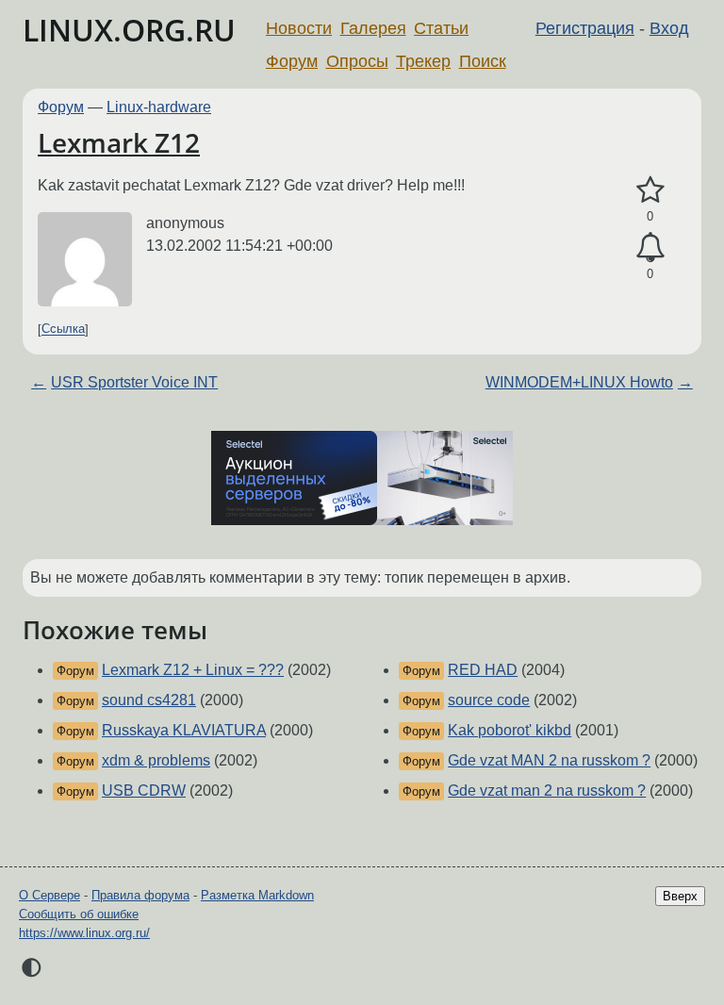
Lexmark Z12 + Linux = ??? (193, 670)
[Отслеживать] (650, 248)
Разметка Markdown (257, 895)
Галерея (373, 28)
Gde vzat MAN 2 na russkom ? (549, 760)
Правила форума (140, 895)
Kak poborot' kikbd (509, 730)
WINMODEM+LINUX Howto (579, 382)
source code (489, 700)
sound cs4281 (149, 700)
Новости (299, 28)
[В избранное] (650, 190)
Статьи (441, 28)
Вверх (680, 896)
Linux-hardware (159, 107)
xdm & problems (156, 760)
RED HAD (483, 670)
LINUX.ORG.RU (129, 29)
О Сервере (49, 895)
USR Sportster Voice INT (134, 382)
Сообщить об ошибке (79, 914)
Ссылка (63, 329)
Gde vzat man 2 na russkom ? (547, 791)
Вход (669, 28)
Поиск (482, 61)
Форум (292, 61)
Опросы (357, 61)
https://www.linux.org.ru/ (84, 933)
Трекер (423, 61)
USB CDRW (144, 791)
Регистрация (584, 28)
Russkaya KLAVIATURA (184, 730)
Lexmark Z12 (119, 142)
